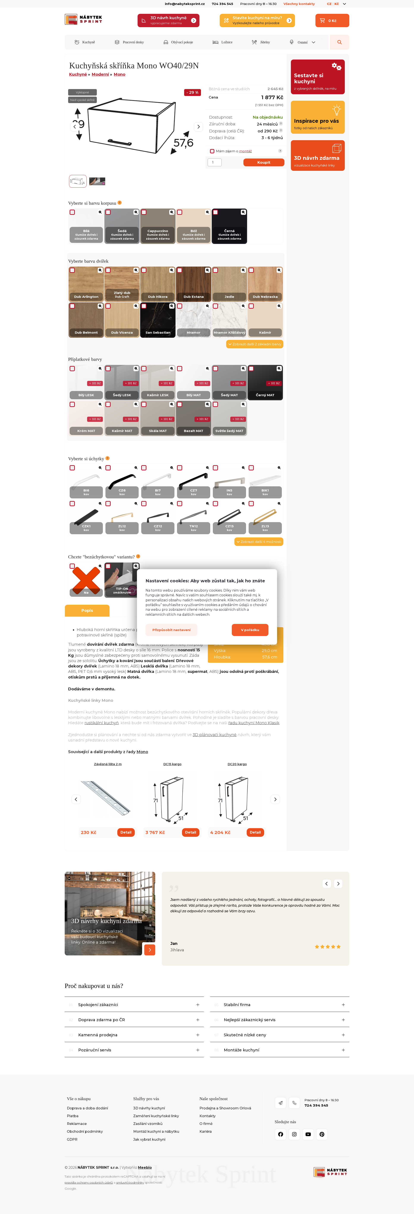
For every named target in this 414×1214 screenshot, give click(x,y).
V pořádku (250, 630)
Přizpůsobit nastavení (171, 630)
